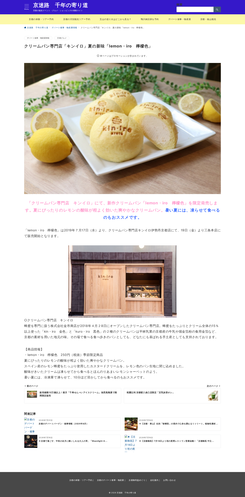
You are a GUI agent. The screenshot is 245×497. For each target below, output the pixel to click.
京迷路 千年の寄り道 (60, 5)
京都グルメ (61, 38)
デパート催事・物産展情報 (38, 38)
